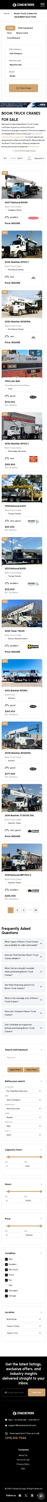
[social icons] (19, 1495)
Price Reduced (13, 38)
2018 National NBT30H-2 (18, 875)
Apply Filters (15, 1070)
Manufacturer (15, 60)
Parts (9, 33)
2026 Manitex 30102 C (17, 262)
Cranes (10, 28)
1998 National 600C (15, 506)
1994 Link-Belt (12, 381)
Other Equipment (25, 28)
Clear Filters (31, 1070)
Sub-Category (15, 49)
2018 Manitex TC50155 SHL (19, 815)
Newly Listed (22, 33)
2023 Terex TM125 (15, 631)
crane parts (33, 146)
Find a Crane (25, 88)
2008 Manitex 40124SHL (18, 753)
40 (36, 910)
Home (6, 13)
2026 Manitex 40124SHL (18, 321)
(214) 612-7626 (15, 1438)
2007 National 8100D (16, 202)
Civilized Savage (19, 1489)
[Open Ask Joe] (41, 1496)
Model (12, 72)
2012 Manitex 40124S (16, 690)
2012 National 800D (15, 568)
